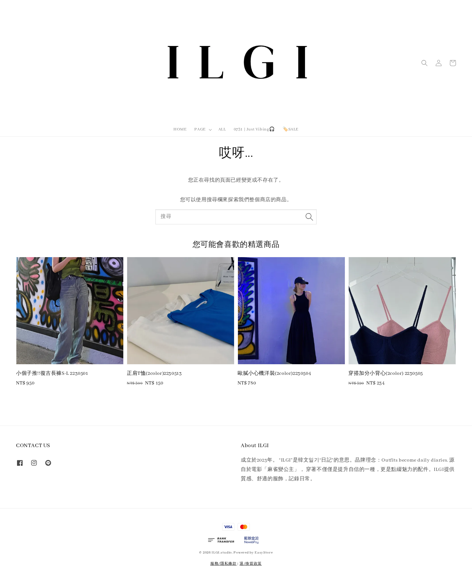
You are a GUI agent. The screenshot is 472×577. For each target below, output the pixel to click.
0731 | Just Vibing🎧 (254, 129)
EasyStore (264, 552)
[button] (424, 63)
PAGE (199, 129)
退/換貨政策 (251, 564)
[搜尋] (309, 217)
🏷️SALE (291, 129)
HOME (180, 129)
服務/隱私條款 (223, 564)
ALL (222, 129)
